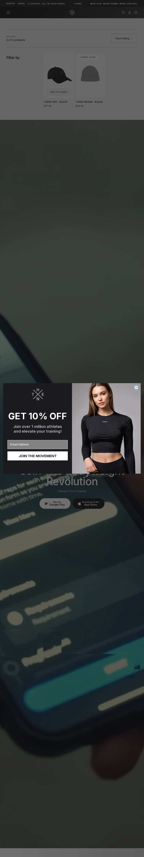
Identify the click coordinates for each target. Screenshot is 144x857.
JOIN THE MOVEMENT (38, 456)
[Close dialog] (136, 388)
